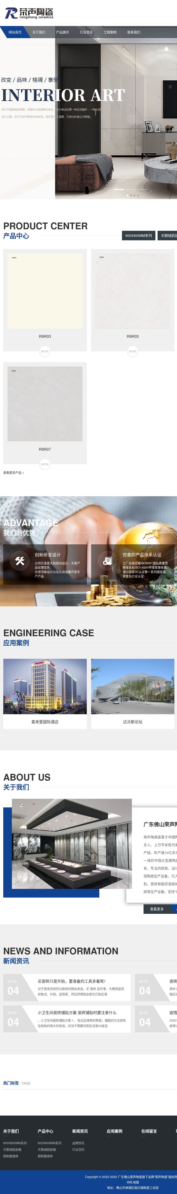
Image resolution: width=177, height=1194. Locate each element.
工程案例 (110, 32)
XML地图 (133, 1182)
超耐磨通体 (10, 1156)
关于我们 (38, 32)
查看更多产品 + (13, 472)
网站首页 (15, 32)
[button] (127, 195)
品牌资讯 (78, 1143)
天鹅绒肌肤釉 (12, 1149)
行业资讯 (86, 32)
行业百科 (78, 1149)
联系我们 (133, 32)
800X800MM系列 (138, 235)
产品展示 (62, 32)
